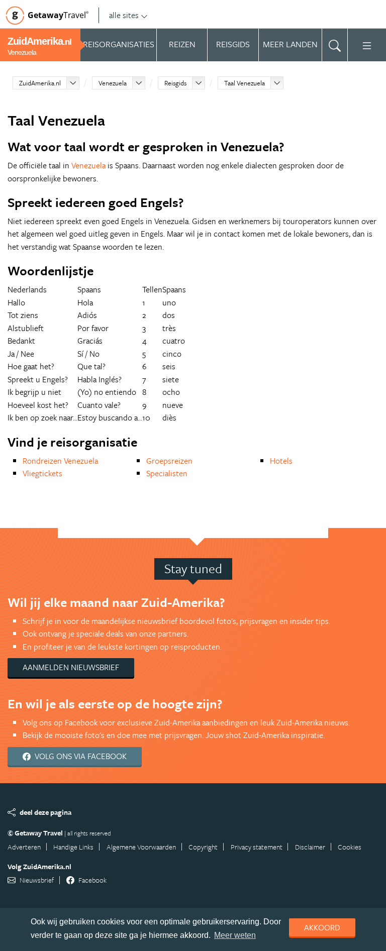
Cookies (349, 846)
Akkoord (322, 927)
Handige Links (73, 846)
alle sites (124, 15)
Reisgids (175, 83)
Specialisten (166, 473)
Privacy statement (256, 846)
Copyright (203, 846)
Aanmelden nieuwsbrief (71, 667)
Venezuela (113, 83)
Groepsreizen (169, 461)
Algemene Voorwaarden (141, 846)
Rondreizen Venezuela (60, 461)
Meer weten (235, 935)
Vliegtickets (42, 473)
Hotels (281, 461)
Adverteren (24, 846)
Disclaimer (310, 846)
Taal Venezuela (244, 83)
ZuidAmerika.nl (40, 83)
